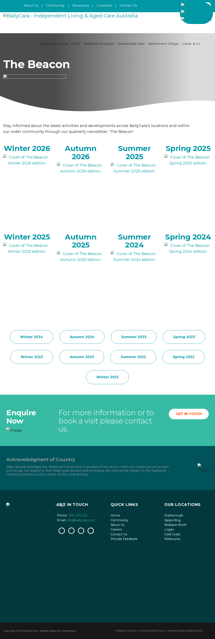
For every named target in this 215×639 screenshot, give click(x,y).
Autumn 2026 (80, 152)
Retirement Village (163, 44)
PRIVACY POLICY (126, 630)
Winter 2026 (27, 148)
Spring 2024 (188, 236)
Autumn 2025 (80, 241)
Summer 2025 (134, 152)
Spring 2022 (183, 357)
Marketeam (69, 630)
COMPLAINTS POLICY (153, 630)
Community (55, 5)
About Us (31, 5)
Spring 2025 (188, 148)
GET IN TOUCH (189, 414)
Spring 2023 (184, 337)
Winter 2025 (27, 236)
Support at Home (53, 44)
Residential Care (131, 44)
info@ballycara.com (81, 520)
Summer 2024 (134, 241)
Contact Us (128, 5)
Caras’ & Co (191, 44)
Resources (80, 5)
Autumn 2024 (82, 337)
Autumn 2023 (82, 357)
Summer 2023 (133, 337)
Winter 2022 (107, 377)
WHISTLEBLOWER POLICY (186, 630)
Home (115, 515)
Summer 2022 (133, 357)
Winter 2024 (31, 337)
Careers (116, 529)
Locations (104, 5)
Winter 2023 (32, 357)
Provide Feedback (124, 539)
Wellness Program (99, 44)
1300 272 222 (77, 515)
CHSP (76, 44)
